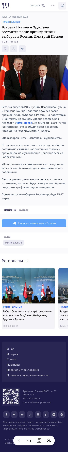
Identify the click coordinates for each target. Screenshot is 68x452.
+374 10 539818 (31, 398)
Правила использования (23, 370)
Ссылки (12, 359)
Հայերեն (23, 209)
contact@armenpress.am (37, 402)
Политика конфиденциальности (28, 375)
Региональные (13, 242)
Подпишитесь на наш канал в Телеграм (36, 223)
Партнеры (13, 364)
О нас (10, 349)
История (12, 354)
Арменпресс (24, 123)
